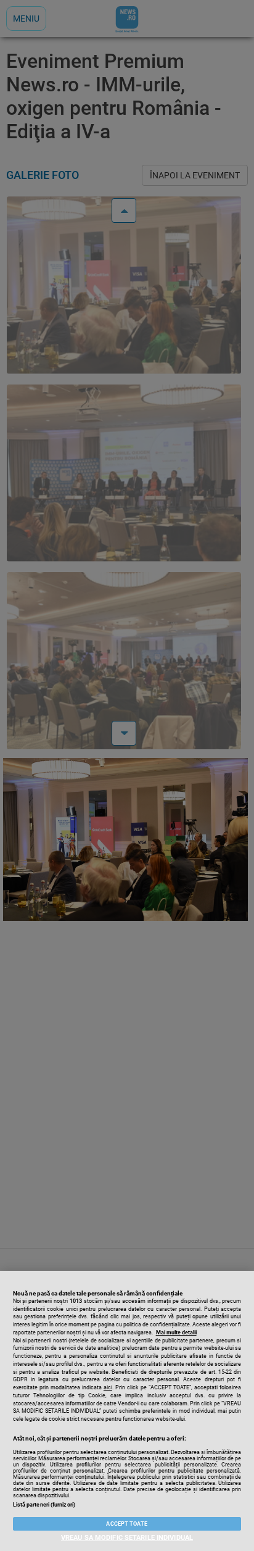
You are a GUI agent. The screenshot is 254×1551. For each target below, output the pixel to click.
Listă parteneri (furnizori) (44, 1505)
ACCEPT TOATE (126, 1524)
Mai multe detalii (176, 1332)
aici (108, 1387)
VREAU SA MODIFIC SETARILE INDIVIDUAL (127, 1538)
